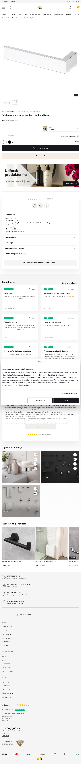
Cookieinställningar (69, 393)
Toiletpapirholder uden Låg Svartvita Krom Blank (30, 18)
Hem (3, 18)
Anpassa (39, 400)
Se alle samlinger (70, 283)
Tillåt (66, 400)
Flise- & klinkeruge (9, 1)
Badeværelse (10, 18)
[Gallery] (40, 59)
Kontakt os (5, 736)
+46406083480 (5, 733)
